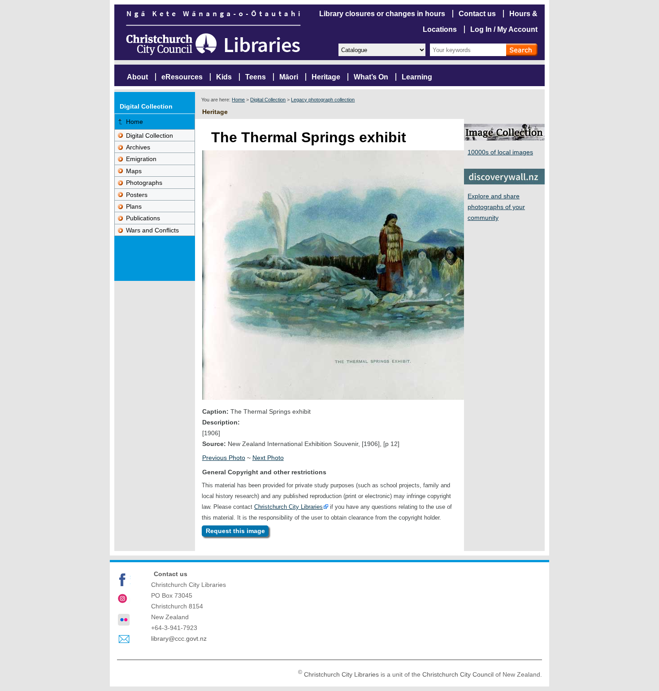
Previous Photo (223, 457)
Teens (255, 77)
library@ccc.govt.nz (179, 638)
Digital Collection (268, 99)
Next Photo (268, 457)
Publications (143, 218)
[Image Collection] (504, 138)
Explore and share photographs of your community (496, 206)
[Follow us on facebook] (123, 579)
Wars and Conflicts (152, 230)
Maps (134, 171)
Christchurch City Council (458, 674)
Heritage (326, 77)
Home (238, 99)
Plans (134, 206)
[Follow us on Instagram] (123, 599)
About (137, 77)
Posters (136, 194)
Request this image (235, 530)
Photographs (144, 182)
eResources (182, 77)
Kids (224, 77)
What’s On (371, 77)
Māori (288, 77)
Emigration (141, 158)
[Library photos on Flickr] (123, 619)
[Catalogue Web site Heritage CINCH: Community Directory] (381, 49)
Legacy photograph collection (323, 99)
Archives (138, 147)
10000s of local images (500, 152)
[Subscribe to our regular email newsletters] (123, 639)
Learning (417, 77)
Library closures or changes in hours (382, 13)
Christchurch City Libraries (288, 506)
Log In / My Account (504, 29)
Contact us (477, 13)
